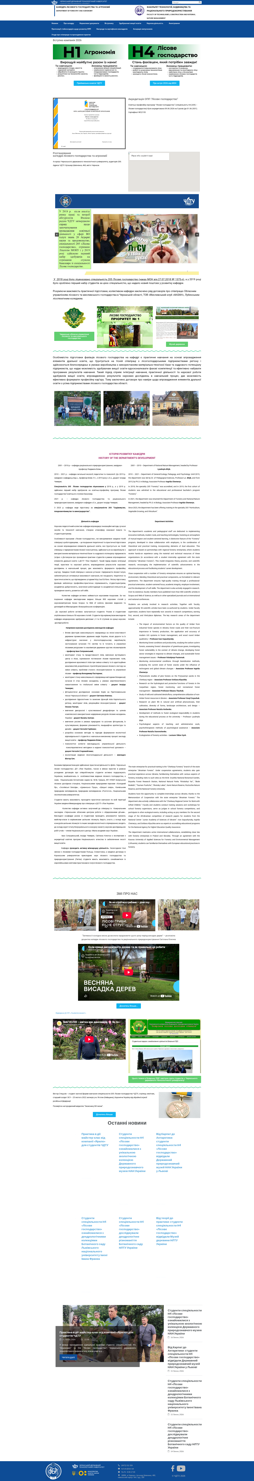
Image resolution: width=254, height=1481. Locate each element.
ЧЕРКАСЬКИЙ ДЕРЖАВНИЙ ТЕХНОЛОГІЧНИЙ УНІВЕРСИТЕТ (83, 1)
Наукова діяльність (155, 23)
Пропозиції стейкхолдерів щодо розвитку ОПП (71, 29)
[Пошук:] (185, 3)
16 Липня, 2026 (177, 1337)
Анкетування (174, 23)
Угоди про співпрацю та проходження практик (71, 35)
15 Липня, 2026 (177, 1371)
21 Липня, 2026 (68, 1339)
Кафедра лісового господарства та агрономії (83, 7)
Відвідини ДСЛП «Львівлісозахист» (71, 1013)
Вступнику (109, 23)
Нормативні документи (89, 23)
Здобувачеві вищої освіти (130, 23)
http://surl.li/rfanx (102, 579)
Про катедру (69, 23)
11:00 (86, 1339)
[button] (57, 235)
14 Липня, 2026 (177, 1451)
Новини (55, 23)
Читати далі (68, 1357)
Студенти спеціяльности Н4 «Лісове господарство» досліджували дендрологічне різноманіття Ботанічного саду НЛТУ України (131, 1232)
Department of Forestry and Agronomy (74, 11)
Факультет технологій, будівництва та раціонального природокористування (169, 9)
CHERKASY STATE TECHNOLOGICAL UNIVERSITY (75, 3)
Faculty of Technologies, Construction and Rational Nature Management (171, 16)
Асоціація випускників (142, 29)
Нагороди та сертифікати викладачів (112, 29)
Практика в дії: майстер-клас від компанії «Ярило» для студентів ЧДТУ (96, 1334)
